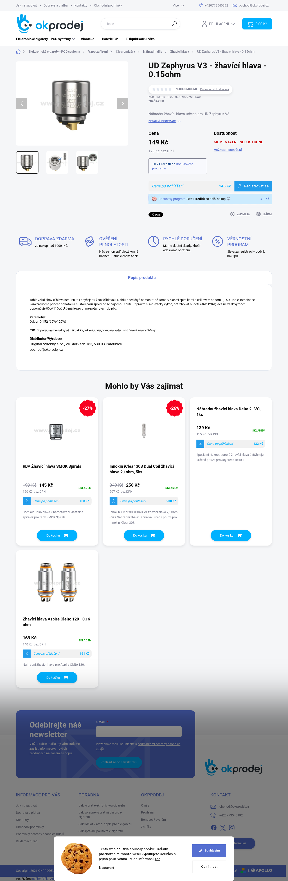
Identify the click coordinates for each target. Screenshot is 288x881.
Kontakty (80, 5)
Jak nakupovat (26, 5)
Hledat (174, 23)
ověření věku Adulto (45, 879)
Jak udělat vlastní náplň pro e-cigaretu (105, 824)
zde (157, 859)
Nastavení (106, 868)
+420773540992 (231, 815)
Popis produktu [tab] (142, 277)
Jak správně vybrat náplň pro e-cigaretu (100, 815)
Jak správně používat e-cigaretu (101, 831)
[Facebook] (213, 826)
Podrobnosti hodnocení (214, 89)
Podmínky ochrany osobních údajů (40, 834)
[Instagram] (231, 826)
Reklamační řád (27, 841)
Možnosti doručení (228, 150)
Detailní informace (162, 121)
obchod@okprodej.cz (234, 806)
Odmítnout (209, 866)
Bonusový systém (153, 819)
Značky (146, 827)
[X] (222, 826)
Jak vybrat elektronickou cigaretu (102, 805)
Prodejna (147, 812)
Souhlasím (212, 850)
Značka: (156, 101)
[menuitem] (46, 39)
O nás (145, 805)
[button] (57, 500)
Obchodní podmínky (108, 5)
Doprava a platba (56, 5)
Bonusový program (172, 199)
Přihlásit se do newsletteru (119, 762)
